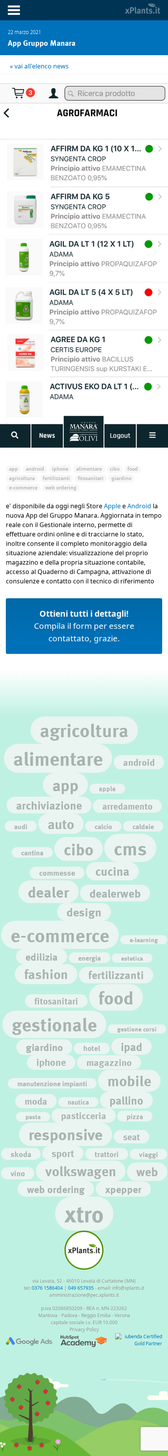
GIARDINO (121, 478)
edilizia (41, 956)
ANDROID (35, 469)
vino (18, 1173)
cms (130, 848)
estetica (132, 958)
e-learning (144, 939)
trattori (107, 1154)
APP (13, 469)
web (147, 1172)
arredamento (127, 806)
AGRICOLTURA (22, 478)
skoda (21, 1154)
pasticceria (83, 1115)
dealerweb (115, 893)
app (65, 785)
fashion (46, 974)
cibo (78, 849)
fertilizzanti (116, 975)
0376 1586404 (47, 1288)
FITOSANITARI (91, 478)
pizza (135, 1116)
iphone (51, 1062)
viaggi (148, 1154)
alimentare (58, 758)
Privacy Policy (84, 1329)
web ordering (56, 1189)
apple (107, 789)
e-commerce (60, 935)
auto (61, 823)
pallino (126, 1100)
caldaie (143, 826)
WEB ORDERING (61, 487)
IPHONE (60, 469)
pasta (33, 1116)
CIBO (115, 469)
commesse (57, 872)
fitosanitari (56, 1001)
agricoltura (84, 729)
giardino (44, 1047)
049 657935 (81, 1288)
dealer (48, 891)
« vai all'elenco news (39, 66)
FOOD (132, 469)
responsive (66, 1134)
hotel (91, 1048)
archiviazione (49, 805)
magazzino (109, 1062)
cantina (32, 852)
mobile (129, 1080)
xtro (84, 1213)
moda (36, 1101)
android (139, 762)
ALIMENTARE (89, 469)
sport (63, 1153)
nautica (78, 1102)
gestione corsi (137, 1028)
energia (89, 957)
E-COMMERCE (23, 487)
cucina (112, 871)
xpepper (123, 1189)
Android (139, 506)
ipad (131, 1046)
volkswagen (80, 1171)
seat (131, 1136)
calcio (103, 826)
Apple (112, 506)
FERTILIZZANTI (56, 478)
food (116, 997)
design (84, 911)
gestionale (54, 1024)
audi (20, 826)
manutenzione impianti (52, 1083)
